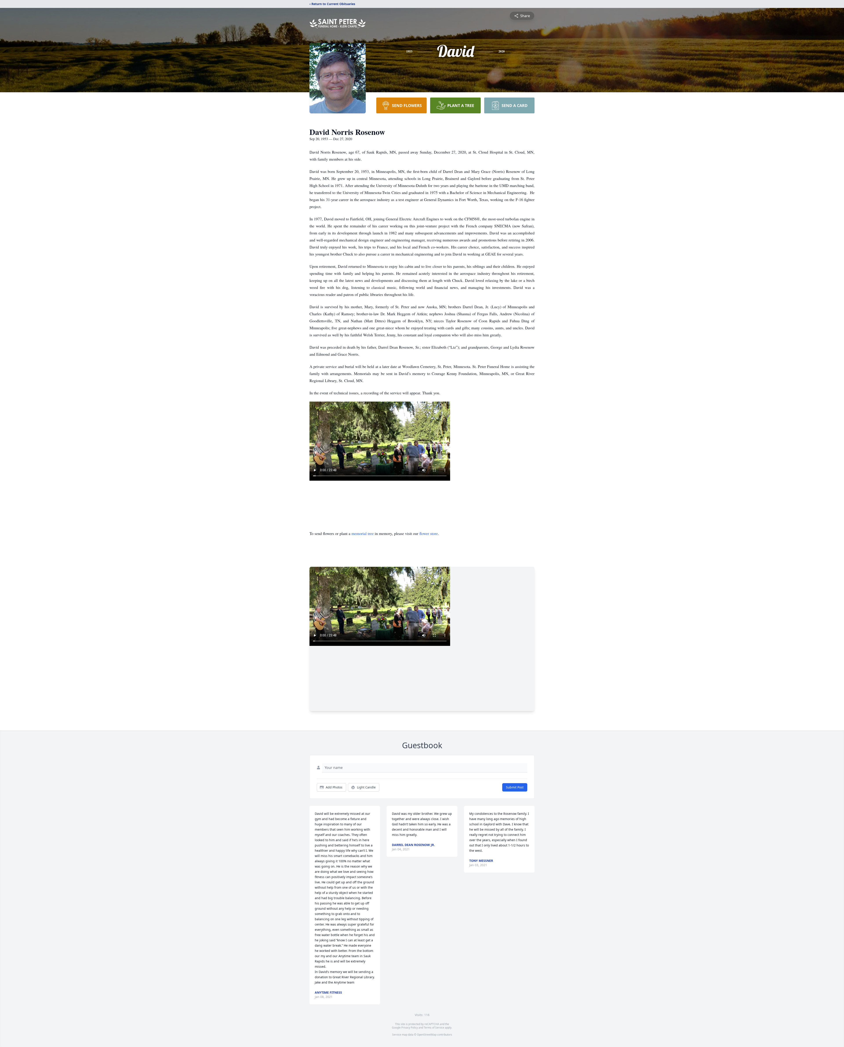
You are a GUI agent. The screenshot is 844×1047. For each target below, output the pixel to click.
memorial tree (362, 533)
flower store (428, 533)
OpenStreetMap (427, 1034)
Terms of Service (434, 1027)
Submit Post (515, 787)
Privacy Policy (409, 1027)
